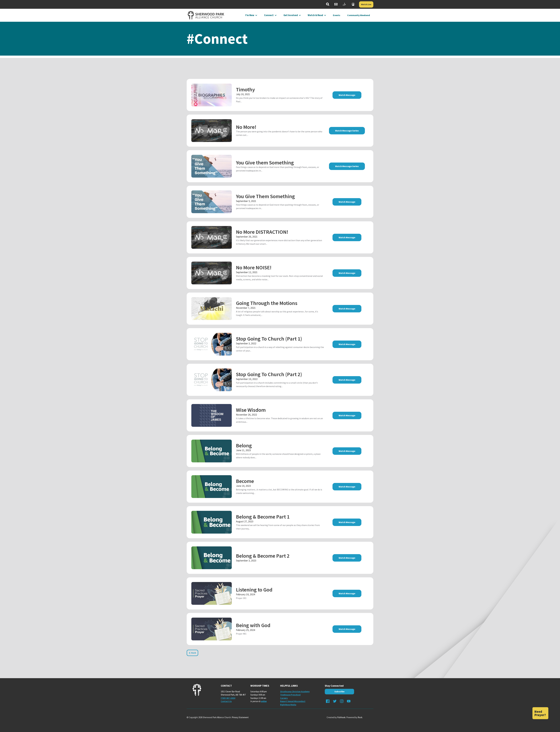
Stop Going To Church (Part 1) (269, 338)
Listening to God (254, 589)
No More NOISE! (253, 267)
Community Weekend (358, 15)
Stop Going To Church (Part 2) (269, 374)
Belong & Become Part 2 (262, 556)
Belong (244, 445)
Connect (269, 15)
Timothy (245, 89)
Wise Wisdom (251, 410)
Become (245, 481)
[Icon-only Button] (328, 4)
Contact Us (226, 701)
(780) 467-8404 (228, 698)
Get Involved (291, 15)
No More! (246, 127)
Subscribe (339, 691)
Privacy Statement (240, 717)
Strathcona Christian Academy (295, 691)
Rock (360, 717)
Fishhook (341, 717)
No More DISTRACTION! (262, 232)
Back (193, 652)
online (264, 701)
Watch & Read (315, 15)
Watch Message (347, 95)
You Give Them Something (265, 196)
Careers (284, 698)
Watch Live (366, 4)
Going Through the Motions (266, 303)
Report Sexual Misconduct (292, 701)
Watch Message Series (347, 130)
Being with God (253, 625)
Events (336, 15)
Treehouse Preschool (290, 694)
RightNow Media (288, 704)
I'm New (249, 15)
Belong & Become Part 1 (262, 516)
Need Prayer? (540, 713)
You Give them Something (265, 162)
